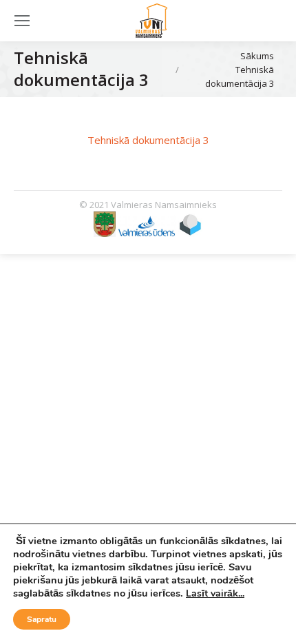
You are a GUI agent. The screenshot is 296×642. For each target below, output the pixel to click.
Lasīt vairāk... (215, 593)
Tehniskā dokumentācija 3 (148, 140)
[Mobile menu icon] (22, 20)
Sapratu (41, 619)
